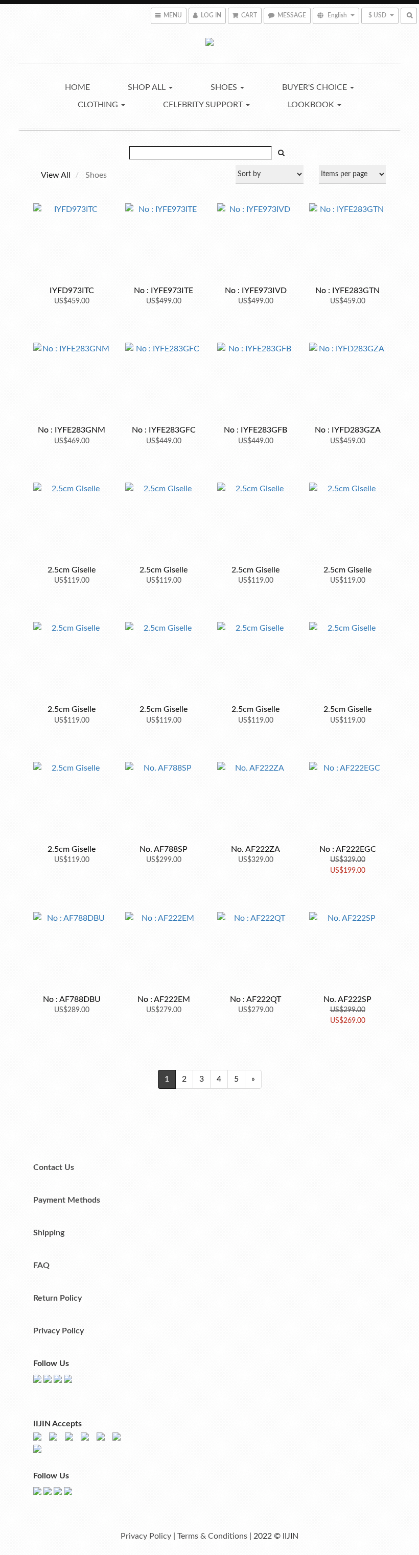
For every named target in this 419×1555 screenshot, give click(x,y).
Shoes (225, 87)
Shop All (148, 87)
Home (77, 87)
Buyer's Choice (315, 87)
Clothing (99, 105)
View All (56, 175)
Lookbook (312, 105)
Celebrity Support (204, 105)
